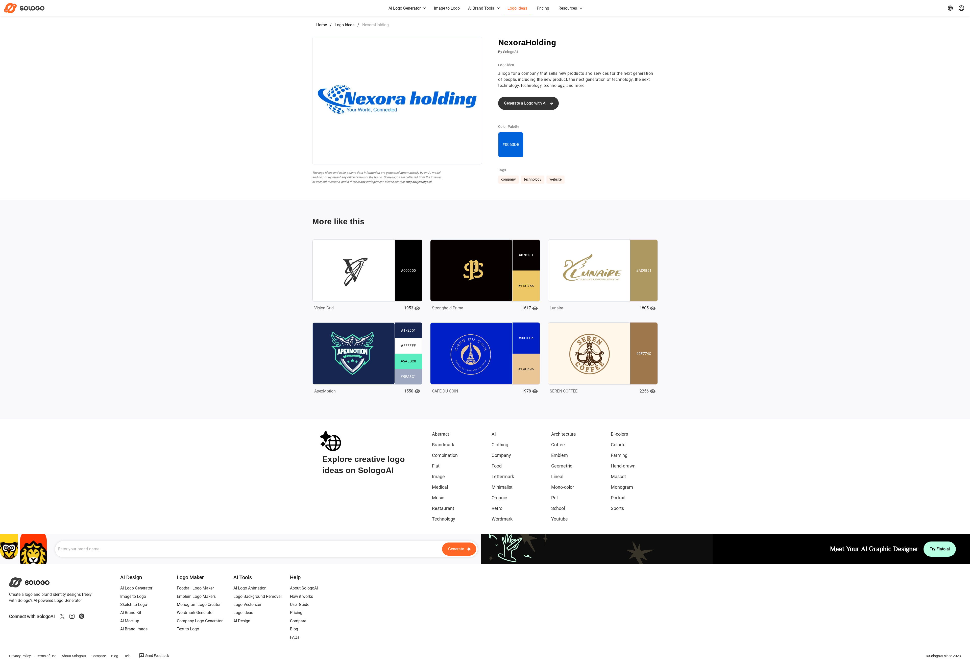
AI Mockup (129, 621)
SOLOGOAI (33, 582)
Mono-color (562, 487)
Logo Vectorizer (247, 604)
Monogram (622, 487)
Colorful (618, 444)
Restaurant (443, 508)
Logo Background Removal (257, 596)
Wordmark (502, 519)
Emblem (559, 455)
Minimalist (502, 487)
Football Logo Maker (195, 588)
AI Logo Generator (136, 588)
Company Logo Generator (200, 621)
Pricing (296, 612)
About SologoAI (304, 588)
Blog (294, 629)
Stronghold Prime (447, 308)
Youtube (559, 519)
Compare (298, 621)
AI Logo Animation (249, 588)
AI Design (241, 621)
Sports (617, 508)
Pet (554, 497)
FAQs (294, 637)
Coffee (558, 444)
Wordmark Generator (195, 612)
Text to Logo (188, 629)
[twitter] (62, 616)
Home (321, 24)
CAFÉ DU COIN (445, 391)
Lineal (557, 476)
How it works (301, 596)
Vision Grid (324, 308)
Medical (440, 487)
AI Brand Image (134, 629)
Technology (443, 519)
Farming (619, 455)
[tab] (407, 8)
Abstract (440, 434)
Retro (497, 508)
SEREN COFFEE (563, 391)
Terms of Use (46, 656)
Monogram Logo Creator (199, 604)
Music (438, 497)
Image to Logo (133, 596)
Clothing (500, 444)
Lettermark (503, 476)
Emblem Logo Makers (196, 596)
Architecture (563, 434)
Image (438, 476)
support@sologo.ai (418, 182)
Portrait (618, 497)
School (558, 508)
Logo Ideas (344, 24)
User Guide (299, 604)
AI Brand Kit (130, 612)
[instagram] (72, 616)
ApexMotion (325, 391)
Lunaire (556, 308)
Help (127, 656)
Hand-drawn (623, 466)
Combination (445, 455)
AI (494, 434)
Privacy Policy (20, 656)
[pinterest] (81, 616)
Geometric (561, 466)
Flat (436, 466)
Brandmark (443, 444)
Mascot (618, 476)
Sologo (28, 8)
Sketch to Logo (133, 604)
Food (497, 466)
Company (501, 455)
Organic (499, 497)
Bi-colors (619, 434)
